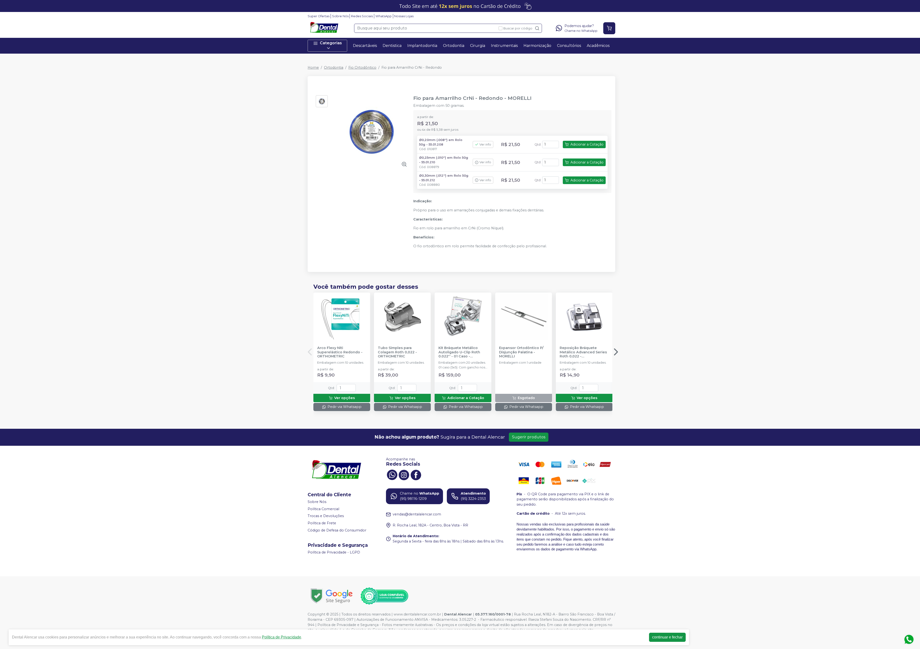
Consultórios (569, 45)
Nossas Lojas (404, 16)
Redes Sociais (362, 16)
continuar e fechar (667, 637)
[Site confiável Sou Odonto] (384, 596)
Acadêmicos (598, 45)
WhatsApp (383, 16)
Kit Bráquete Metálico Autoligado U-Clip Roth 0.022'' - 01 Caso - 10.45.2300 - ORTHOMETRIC (459, 352)
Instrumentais (504, 45)
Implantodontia (422, 45)
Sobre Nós (340, 16)
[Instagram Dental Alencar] (404, 474)
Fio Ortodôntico (362, 67)
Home (313, 67)
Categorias (331, 43)
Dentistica (392, 45)
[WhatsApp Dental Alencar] (392, 474)
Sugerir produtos (528, 437)
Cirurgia (477, 45)
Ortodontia (453, 45)
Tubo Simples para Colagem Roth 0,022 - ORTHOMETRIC (397, 352)
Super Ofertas (318, 16)
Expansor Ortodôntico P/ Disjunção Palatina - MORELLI (521, 352)
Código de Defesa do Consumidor (337, 530)
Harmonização (537, 45)
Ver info (485, 144)
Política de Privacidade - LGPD (334, 552)
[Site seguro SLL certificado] (332, 596)
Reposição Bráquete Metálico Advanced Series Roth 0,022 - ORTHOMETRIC (583, 352)
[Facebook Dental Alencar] (416, 474)
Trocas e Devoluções (326, 516)
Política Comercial (323, 509)
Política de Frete (322, 523)
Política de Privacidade (281, 637)
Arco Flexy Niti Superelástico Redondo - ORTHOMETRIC (339, 352)
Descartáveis (365, 45)
